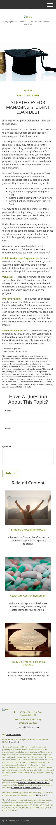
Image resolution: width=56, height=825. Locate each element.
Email (8, 428)
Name (8, 410)
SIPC (45, 795)
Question (7, 446)
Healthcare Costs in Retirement (28, 595)
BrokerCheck (14, 742)
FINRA (38, 795)
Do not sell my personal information (26, 787)
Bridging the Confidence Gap (28, 529)
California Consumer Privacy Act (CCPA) (34, 782)
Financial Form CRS (13, 734)
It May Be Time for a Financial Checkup (28, 663)
